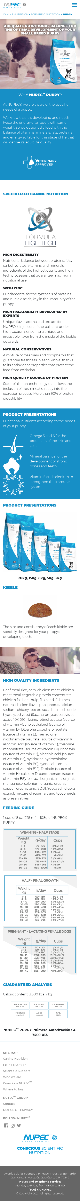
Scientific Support (16, 1071)
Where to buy (13, 1089)
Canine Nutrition (15, 1058)
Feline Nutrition (14, 1065)
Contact (9, 1104)
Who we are (12, 1077)
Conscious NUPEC (17, 1083)
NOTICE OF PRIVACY (18, 1110)
